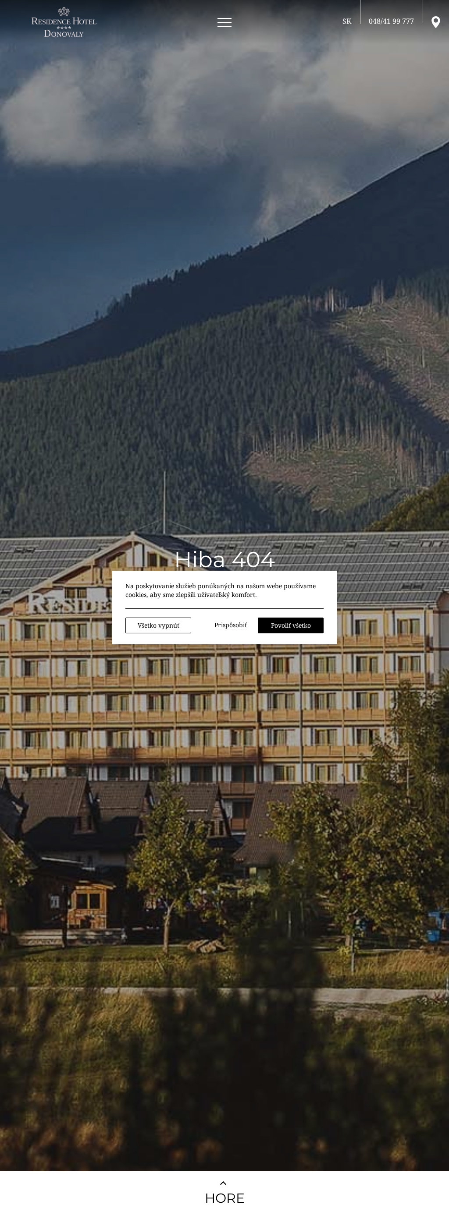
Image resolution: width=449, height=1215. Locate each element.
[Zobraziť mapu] (435, 21)
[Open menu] (224, 23)
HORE (225, 1198)
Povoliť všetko (291, 625)
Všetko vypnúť (158, 625)
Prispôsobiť (230, 625)
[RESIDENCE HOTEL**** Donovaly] (65, 21)
